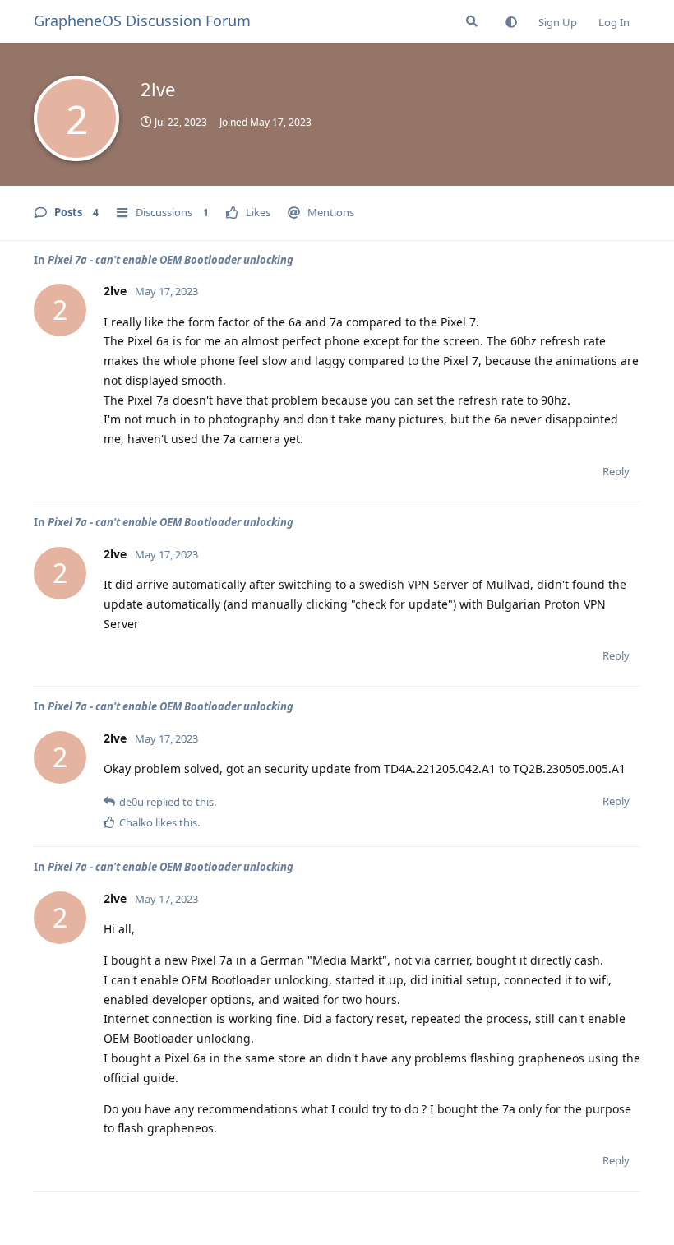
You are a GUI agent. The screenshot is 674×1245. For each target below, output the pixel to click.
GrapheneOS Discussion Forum (142, 20)
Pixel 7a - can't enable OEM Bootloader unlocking (170, 259)
